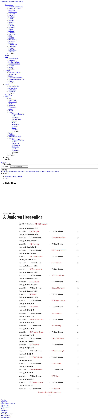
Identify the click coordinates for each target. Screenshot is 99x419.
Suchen (4, 169)
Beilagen (11, 81)
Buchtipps (15, 117)
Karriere (14, 126)
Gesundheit (15, 124)
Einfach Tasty (16, 119)
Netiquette (15, 147)
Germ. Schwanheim (58, 238)
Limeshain (12, 32)
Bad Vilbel (12, 13)
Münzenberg (12, 34)
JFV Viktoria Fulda (58, 275)
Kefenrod (11, 31)
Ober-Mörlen (13, 39)
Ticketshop (55, 171)
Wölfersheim (12, 50)
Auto (13, 116)
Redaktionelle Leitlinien (8, 403)
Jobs (2, 171)
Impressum (15, 143)
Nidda (10, 36)
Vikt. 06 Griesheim (36, 256)
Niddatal (11, 38)
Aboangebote (13, 88)
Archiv (25, 171)
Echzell (11, 19)
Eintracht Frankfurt (14, 64)
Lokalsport (12, 60)
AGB (14, 148)
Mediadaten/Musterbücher (16, 79)
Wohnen (14, 129)
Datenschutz (16, 145)
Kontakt (14, 142)
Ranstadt (11, 43)
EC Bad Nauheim (14, 62)
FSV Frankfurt (56, 263)
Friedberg (11, 22)
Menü (2, 162)
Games (14, 121)
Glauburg (11, 25)
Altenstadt (12, 10)
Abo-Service (36, 171)
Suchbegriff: (6, 166)
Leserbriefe (12, 91)
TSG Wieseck (34, 282)
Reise (14, 128)
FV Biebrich (34, 307)
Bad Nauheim (13, 12)
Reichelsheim (13, 45)
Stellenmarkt (12, 74)
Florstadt (11, 20)
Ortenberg (12, 41)
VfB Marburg (34, 244)
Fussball (11, 67)
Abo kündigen (5, 415)
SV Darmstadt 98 (36, 269)
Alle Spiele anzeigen (41, 224)
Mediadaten (4, 410)
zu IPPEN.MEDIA (46, 171)
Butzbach (11, 17)
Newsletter (15, 150)
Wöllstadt (11, 51)
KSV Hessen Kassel (58, 250)
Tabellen (11, 65)
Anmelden (10, 171)
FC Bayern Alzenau (58, 300)
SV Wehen (33, 294)
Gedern (11, 24)
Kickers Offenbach (58, 288)
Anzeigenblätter (18, 171)
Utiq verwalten (5, 407)
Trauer (10, 76)
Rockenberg (12, 46)
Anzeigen (4, 412)
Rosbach (11, 48)
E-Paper (30, 171)
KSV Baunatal (34, 231)
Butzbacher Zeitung (15, 8)
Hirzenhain (12, 27)
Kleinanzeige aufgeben (16, 77)
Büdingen (12, 15)
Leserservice (12, 90)
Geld (13, 122)
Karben (11, 29)
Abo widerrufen (6, 417)
